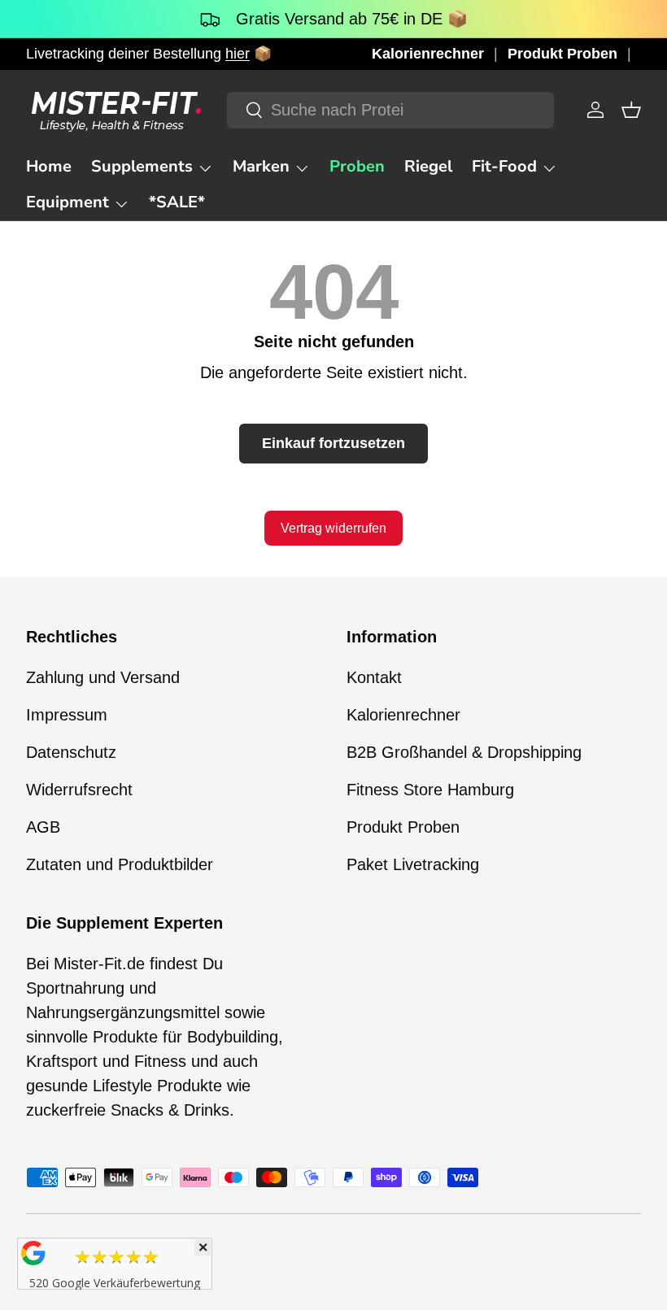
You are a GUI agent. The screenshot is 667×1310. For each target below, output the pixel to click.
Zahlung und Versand (103, 677)
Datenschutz (71, 752)
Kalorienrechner (428, 54)
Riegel (428, 166)
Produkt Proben (562, 54)
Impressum (66, 715)
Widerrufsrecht (79, 790)
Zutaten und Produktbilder (119, 864)
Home (49, 166)
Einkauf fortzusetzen (333, 443)
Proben (357, 166)
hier (237, 54)
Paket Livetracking (413, 864)
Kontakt (374, 677)
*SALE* (177, 202)
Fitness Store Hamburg (430, 790)
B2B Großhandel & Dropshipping (464, 752)
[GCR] (33, 1253)
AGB (43, 827)
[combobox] (390, 110)
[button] (631, 110)
